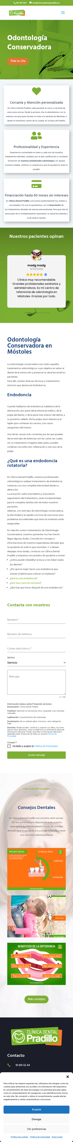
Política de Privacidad (46, 746)
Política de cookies (19, 1137)
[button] (67, 1076)
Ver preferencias (36, 1129)
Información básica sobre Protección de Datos (29, 704)
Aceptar (36, 1110)
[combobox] (36, 662)
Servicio (11, 657)
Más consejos (36, 999)
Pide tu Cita (18, 61)
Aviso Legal (57, 1137)
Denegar (36, 1119)
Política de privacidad (40, 1137)
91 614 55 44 (23, 1065)
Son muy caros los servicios (25, 583)
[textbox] (35, 662)
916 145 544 (21, 3)
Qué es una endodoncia (23, 579)
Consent (12, 742)
